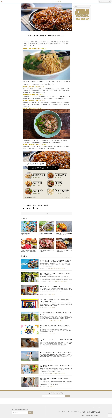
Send (68, 395)
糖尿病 (77, 14)
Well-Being (52, 294)
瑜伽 (87, 9)
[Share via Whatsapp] (65, 29)
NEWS (99, 411)
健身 (87, 18)
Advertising (98, 412)
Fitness (51, 268)
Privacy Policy (82, 412)
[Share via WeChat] (68, 28)
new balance (82, 9)
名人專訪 (78, 18)
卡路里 (34, 205)
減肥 (77, 16)
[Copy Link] (70, 29)
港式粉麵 (29, 205)
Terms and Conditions (90, 412)
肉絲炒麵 (46, 205)
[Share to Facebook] (61, 29)
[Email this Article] (63, 29)
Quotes (94, 411)
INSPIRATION (83, 411)
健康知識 (81, 16)
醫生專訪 (83, 18)
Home (59, 411)
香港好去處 (87, 14)
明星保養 (81, 14)
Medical (51, 373)
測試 (77, 9)
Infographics (61, 268)
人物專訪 (86, 16)
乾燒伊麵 (40, 205)
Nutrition (51, 38)
